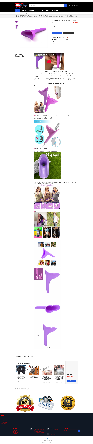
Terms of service (49, 442)
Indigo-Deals (44, 440)
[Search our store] (65, 5)
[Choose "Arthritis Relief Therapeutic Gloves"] (37, 366)
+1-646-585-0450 (64, 0)
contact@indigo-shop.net (73, 0)
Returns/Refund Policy (5, 419)
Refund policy (3, 423)
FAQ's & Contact (3, 417)
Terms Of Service (4, 420)
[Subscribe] (79, 431)
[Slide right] (47, 33)
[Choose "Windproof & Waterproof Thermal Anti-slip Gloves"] (25, 366)
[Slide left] (20, 33)
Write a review (73, 356)
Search (2, 416)
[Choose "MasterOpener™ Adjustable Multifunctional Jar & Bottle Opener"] (50, 366)
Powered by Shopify (49, 440)
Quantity (53, 26)
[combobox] (48, 5)
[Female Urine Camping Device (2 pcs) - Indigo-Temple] (17, 22)
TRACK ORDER (3, 421)
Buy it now (68, 33)
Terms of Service (4, 422)
